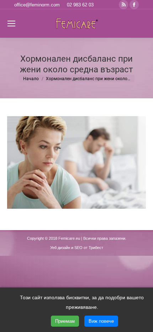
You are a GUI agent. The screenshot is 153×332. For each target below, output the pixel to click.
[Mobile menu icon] (11, 23)
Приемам (65, 321)
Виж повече (101, 321)
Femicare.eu (69, 238)
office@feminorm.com (37, 4)
